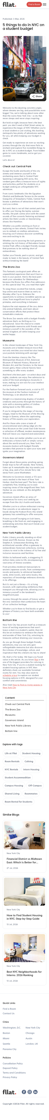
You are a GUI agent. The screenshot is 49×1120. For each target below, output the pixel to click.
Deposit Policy (10, 1068)
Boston (6, 1033)
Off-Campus (35, 785)
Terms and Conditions (14, 1072)
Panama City (9, 1049)
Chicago (30, 1033)
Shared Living (12, 793)
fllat (36, 659)
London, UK (32, 1043)
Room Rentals (12, 761)
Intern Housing (31, 769)
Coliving (29, 761)
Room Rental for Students (18, 801)
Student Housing (31, 753)
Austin (29, 1038)
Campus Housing (14, 785)
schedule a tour (10, 675)
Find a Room (34, 4)
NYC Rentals (11, 769)
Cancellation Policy (13, 1063)
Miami (6, 1038)
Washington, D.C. (12, 1027)
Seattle (6, 1043)
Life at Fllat (11, 753)
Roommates (31, 793)
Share (39, 96)
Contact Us (8, 1013)
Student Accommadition (18, 777)
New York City (33, 1027)
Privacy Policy (10, 1077)
